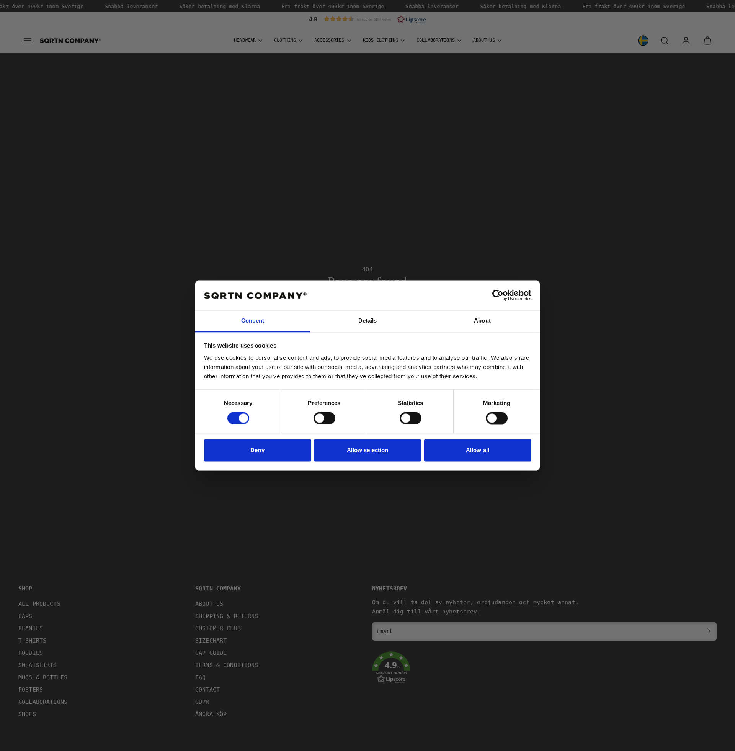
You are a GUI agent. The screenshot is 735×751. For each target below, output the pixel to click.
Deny (257, 450)
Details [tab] (367, 320)
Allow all (477, 450)
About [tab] (482, 320)
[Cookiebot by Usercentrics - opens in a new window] (497, 295)
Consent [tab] (252, 320)
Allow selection (368, 450)
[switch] (324, 418)
